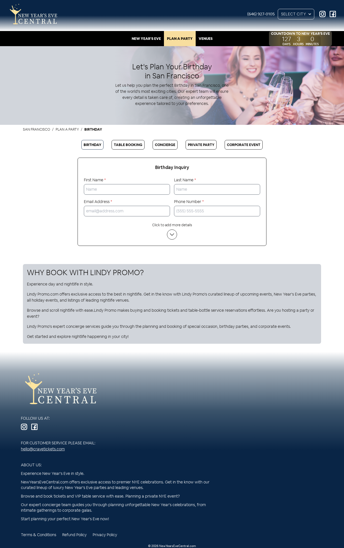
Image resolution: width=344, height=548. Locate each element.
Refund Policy (74, 534)
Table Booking (128, 144)
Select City (293, 14)
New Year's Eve (146, 38)
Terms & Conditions (38, 534)
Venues (206, 38)
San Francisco (36, 129)
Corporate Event (243, 144)
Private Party (201, 144)
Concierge (165, 144)
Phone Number (189, 201)
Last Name (185, 180)
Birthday (92, 144)
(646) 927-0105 (261, 14)
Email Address (98, 201)
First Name (95, 180)
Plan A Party (180, 38)
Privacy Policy (105, 534)
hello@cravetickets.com (43, 449)
